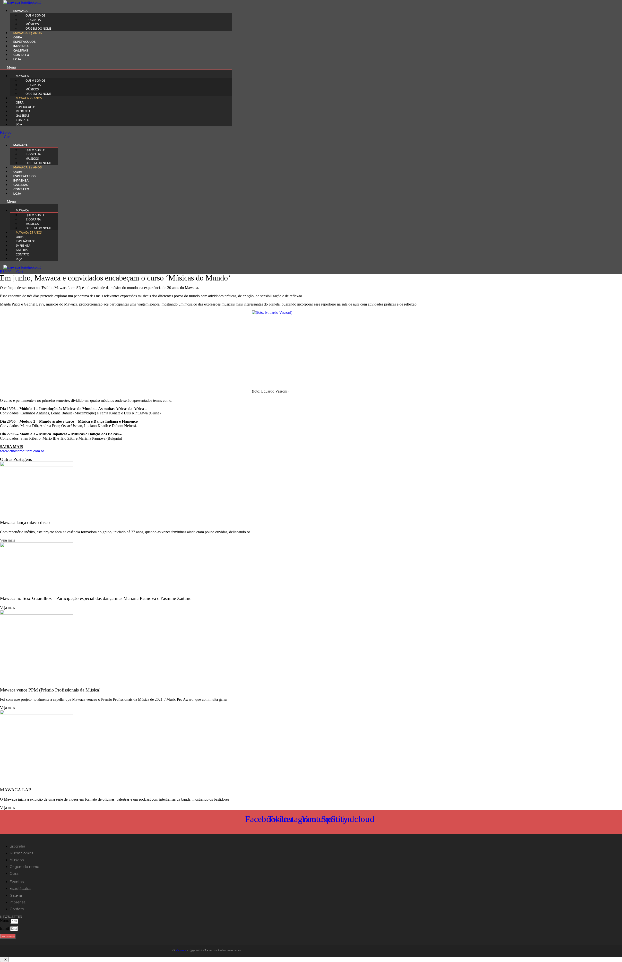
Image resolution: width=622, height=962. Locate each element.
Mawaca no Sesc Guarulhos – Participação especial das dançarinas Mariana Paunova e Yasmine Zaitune (95, 598)
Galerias (20, 50)
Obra (17, 37)
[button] (116, 67)
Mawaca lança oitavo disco (25, 522)
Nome (5, 920)
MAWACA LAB (16, 789)
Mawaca (180, 950)
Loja (17, 59)
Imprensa (21, 46)
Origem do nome (39, 28)
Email (5, 928)
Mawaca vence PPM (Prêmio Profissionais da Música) (50, 689)
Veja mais (7, 540)
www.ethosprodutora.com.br (22, 451)
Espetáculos (24, 42)
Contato (21, 55)
